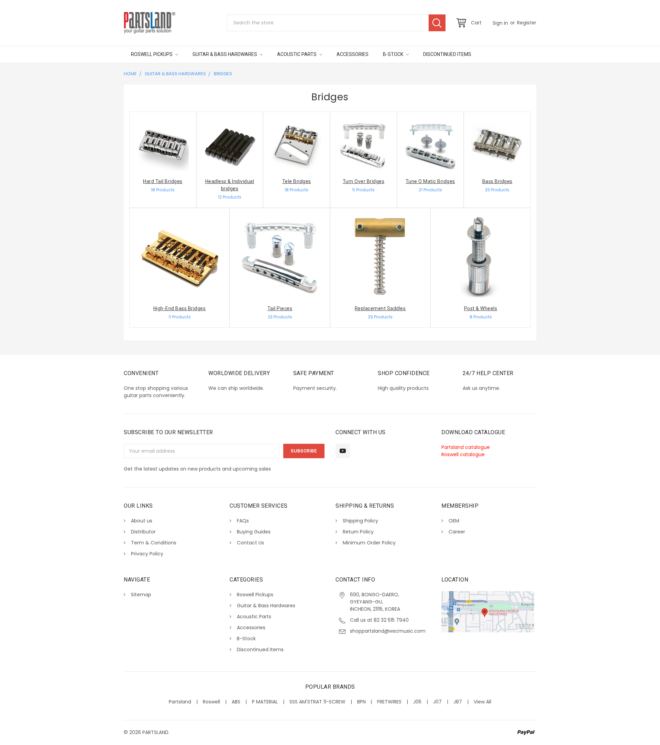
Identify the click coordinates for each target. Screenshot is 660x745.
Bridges (223, 73)
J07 (437, 701)
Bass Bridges (497, 181)
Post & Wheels (480, 308)
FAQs (243, 520)
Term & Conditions (153, 542)
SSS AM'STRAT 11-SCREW (317, 701)
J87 (457, 701)
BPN (361, 701)
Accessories (352, 54)
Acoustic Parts (297, 54)
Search (437, 22)
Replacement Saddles (380, 308)
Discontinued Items (447, 54)
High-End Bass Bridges (179, 308)
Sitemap (141, 594)
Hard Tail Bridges (163, 181)
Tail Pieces (280, 308)
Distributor (143, 531)
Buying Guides (254, 531)
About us (141, 520)
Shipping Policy (360, 520)
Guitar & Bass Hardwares (225, 54)
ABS (236, 701)
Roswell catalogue (463, 454)
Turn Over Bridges (364, 181)
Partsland (180, 701)
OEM (454, 520)
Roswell (211, 701)
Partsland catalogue (465, 447)
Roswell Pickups (152, 54)
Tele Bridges (296, 181)
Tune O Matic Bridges (430, 181)
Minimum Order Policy (369, 542)
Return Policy (358, 531)
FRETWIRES (389, 701)
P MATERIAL (265, 701)
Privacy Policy (147, 553)
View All (482, 701)
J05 (417, 701)
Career (457, 531)
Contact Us (250, 542)
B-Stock (393, 54)
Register (526, 22)
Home (130, 73)
